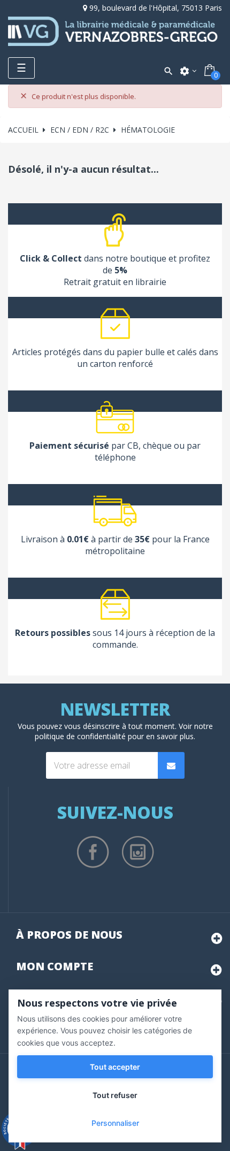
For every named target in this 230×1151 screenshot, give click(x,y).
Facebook (93, 852)
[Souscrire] (171, 765)
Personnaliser (115, 1122)
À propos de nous (69, 934)
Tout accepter (115, 1066)
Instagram (138, 852)
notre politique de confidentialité (124, 731)
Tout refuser (115, 1095)
